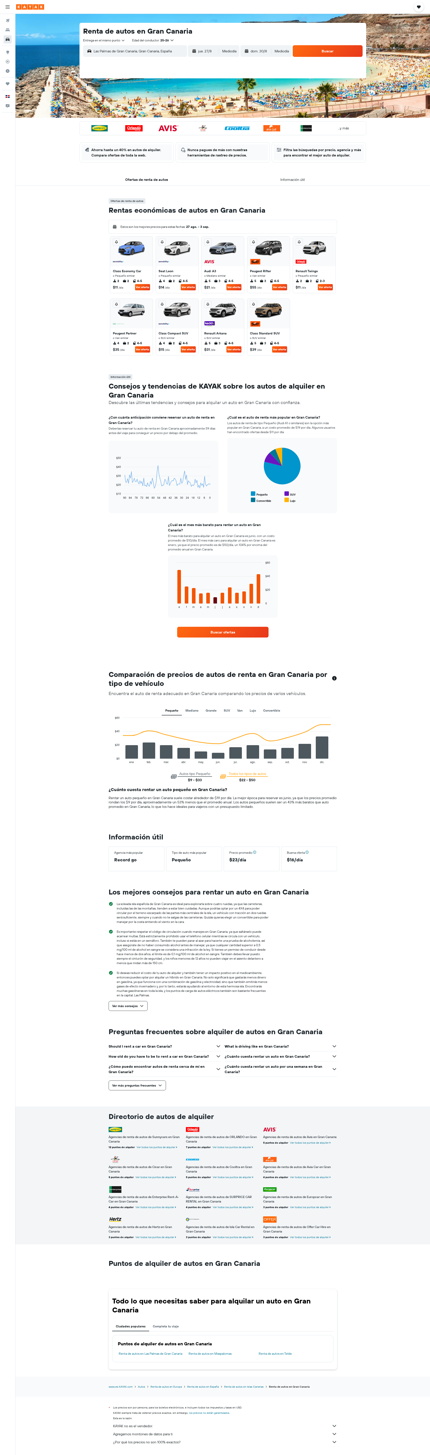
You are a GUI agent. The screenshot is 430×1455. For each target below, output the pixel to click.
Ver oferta (142, 287)
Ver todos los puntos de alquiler (156, 1147)
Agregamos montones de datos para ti (142, 1434)
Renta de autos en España (203, 1386)
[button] (8, 7)
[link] (223, 632)
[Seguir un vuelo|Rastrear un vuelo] (7, 61)
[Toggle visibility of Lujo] (289, 500)
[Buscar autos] (7, 39)
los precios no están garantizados (209, 1412)
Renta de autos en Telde (275, 1354)
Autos (141, 1386)
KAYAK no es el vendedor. (133, 1426)
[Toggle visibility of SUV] (290, 493)
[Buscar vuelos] (7, 20)
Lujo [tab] (253, 710)
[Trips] (7, 83)
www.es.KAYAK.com (121, 1386)
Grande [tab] (211, 710)
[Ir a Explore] (7, 52)
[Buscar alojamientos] (7, 30)
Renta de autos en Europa (166, 1386)
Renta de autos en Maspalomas (210, 1354)
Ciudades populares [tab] (131, 1326)
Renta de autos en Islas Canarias (244, 1386)
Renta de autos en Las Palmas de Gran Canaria (150, 1354)
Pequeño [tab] (171, 710)
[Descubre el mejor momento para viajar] (7, 70)
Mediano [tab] (191, 710)
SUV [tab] (227, 710)
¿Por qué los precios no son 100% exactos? (147, 1442)
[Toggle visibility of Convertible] (261, 500)
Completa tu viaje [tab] (166, 1326)
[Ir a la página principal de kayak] (30, 7)
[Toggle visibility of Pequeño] (259, 493)
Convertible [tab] (271, 710)
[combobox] (104, 40)
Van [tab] (240, 710)
